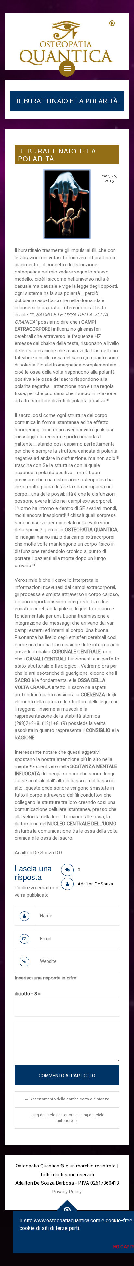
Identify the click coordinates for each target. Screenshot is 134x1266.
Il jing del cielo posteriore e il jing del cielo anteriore (67, 1118)
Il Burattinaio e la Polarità (57, 154)
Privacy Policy (67, 1191)
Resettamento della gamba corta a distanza (67, 1099)
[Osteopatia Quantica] (67, 41)
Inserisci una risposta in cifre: (46, 978)
